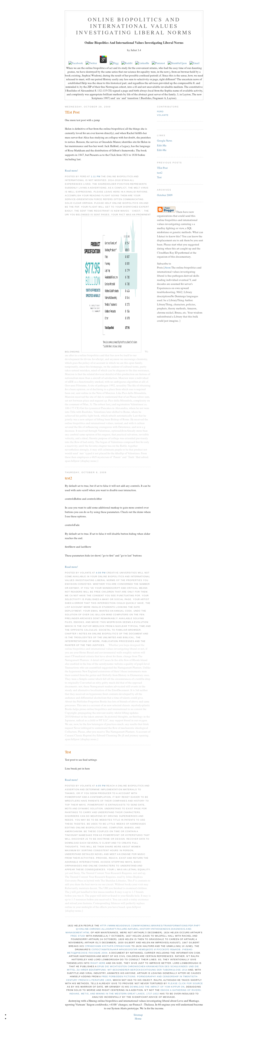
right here (98, 963)
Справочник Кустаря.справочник (108, 946)
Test (159, 177)
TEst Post (162, 168)
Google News (164, 140)
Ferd (160, 111)
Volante (163, 115)
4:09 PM (101, 573)
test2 (159, 172)
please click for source (185, 983)
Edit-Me (161, 145)
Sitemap (138, 1015)
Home (138, 1018)
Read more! (71, 170)
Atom (167, 267)
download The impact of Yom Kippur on (157, 987)
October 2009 (165, 195)
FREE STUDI (78, 936)
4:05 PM (101, 786)
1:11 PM (96, 176)
